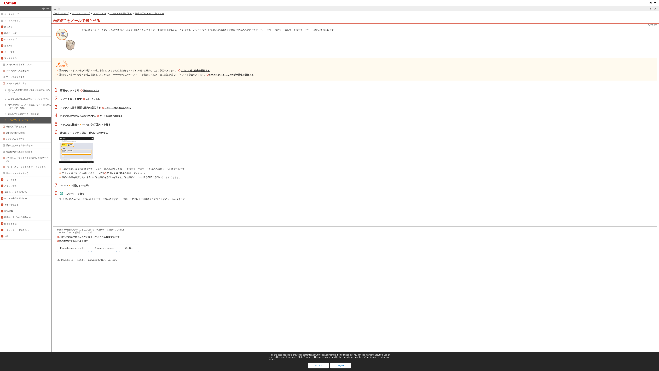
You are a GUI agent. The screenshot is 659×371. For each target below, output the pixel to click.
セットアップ (10, 39)
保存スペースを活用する (15, 192)
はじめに (8, 27)
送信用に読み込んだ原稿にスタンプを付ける (28, 99)
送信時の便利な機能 (15, 133)
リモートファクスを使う (17, 173)
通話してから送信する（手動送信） (24, 114)
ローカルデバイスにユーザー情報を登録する (231, 74)
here (283, 357)
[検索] (59, 9)
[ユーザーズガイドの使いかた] (655, 3)
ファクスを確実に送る (16, 83)
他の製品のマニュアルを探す (73, 241)
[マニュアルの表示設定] (650, 3)
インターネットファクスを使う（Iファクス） (27, 167)
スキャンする (10, 186)
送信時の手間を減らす (16, 126)
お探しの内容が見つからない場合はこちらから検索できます (89, 237)
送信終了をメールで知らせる (21, 120)
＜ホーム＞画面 (92, 99)
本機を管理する (11, 205)
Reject (341, 365)
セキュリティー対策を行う (16, 230)
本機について (10, 33)
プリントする (10, 179)
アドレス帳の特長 (116, 173)
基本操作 (8, 45)
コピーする (9, 52)
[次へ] (655, 9)
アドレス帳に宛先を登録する (195, 70)
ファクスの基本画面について (19, 64)
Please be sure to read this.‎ (73, 248)
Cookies (129, 248)
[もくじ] (55, 9)
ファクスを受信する (15, 77)
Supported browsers (104, 248)
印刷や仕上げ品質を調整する (17, 217)
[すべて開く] (43, 9)
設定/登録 (8, 211)
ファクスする (10, 58)
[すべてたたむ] (48, 9)
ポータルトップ (11, 14)
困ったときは (10, 223)
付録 (6, 236)
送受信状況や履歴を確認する (19, 151)
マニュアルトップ (12, 20)
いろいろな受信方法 (15, 139)
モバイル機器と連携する (15, 198)
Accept (318, 365)
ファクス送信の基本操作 (17, 71)
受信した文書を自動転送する (19, 145)
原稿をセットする (91, 90)
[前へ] (651, 9)
